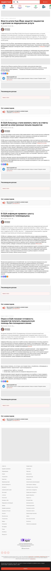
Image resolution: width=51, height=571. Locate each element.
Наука (3, 473)
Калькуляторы (29, 476)
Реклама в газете (30, 510)
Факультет (4, 534)
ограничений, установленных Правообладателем (38, 556)
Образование (5, 471)
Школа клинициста (6, 484)
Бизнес (3, 505)
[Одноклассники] (7, 73)
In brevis (4, 495)
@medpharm (9, 79)
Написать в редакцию (31, 523)
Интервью (4, 526)
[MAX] (3, 73)
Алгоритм (4, 487)
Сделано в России (6, 510)
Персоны (28, 471)
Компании (28, 468)
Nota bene (4, 497)
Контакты (28, 521)
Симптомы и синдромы (31, 489)
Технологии (4, 476)
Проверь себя (5, 500)
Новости (6, 18)
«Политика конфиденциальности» (25, 543)
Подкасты (28, 497)
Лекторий (4, 492)
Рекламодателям (30, 505)
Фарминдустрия (5, 481)
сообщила (41, 46)
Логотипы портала (30, 518)
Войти (46, 2)
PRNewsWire (39, 243)
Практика (4, 479)
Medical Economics (41, 143)
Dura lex (4, 513)
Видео (3, 521)
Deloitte (30, 346)
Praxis (3, 529)
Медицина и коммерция (7, 502)
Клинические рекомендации (33, 481)
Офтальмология (30, 502)
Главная (2, 18)
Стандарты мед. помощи (32, 487)
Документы (29, 473)
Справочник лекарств (31, 492)
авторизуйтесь (16, 112)
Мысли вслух (5, 516)
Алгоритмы (28, 479)
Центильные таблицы (31, 484)
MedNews (4, 531)
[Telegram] (2, 73)
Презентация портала (31, 513)
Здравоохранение (12, 18)
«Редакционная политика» (25, 546)
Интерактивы (29, 500)
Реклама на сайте (30, 508)
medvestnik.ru (32, 558)
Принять (25, 568)
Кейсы (27, 516)
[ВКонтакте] (5, 73)
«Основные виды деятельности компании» (25, 544)
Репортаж (4, 523)
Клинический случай (6, 489)
